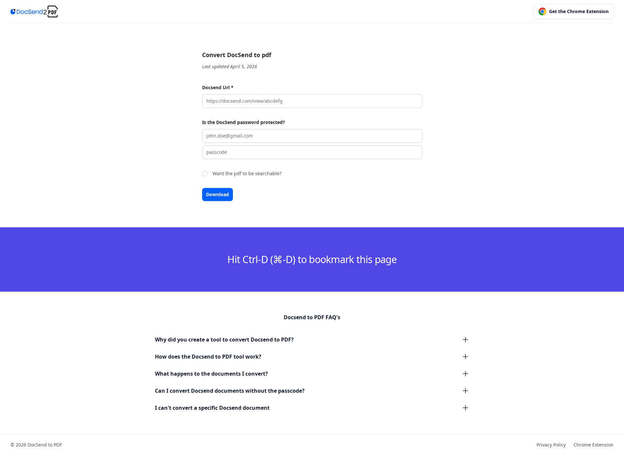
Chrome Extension (594, 445)
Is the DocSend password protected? (243, 122)
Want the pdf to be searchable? (247, 173)
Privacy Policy (551, 445)
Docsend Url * (218, 87)
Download (217, 194)
